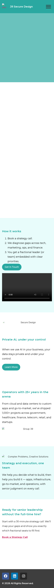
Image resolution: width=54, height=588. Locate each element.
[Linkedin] (14, 576)
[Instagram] (23, 576)
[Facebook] (5, 576)
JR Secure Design (21, 6)
